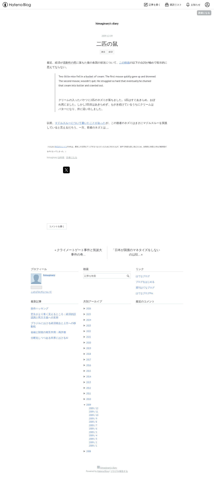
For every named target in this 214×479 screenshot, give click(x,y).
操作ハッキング (39, 308)
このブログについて (41, 291)
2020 (88, 342)
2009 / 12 (93, 408)
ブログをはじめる (145, 281)
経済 (111, 52)
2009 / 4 (93, 435)
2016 (88, 365)
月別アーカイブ (92, 301)
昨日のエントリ (61, 147)
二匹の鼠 (107, 43)
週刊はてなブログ (145, 287)
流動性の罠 (69, 62)
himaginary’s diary (107, 23)
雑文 (103, 52)
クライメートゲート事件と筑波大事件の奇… (78, 252)
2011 (88, 393)
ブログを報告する (119, 471)
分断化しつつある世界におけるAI (49, 337)
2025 (88, 314)
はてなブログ (143, 276)
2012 (88, 387)
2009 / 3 (93, 438)
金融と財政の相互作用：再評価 (48, 332)
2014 (88, 376)
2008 (88, 451)
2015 (88, 370)
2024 (88, 319)
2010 (88, 399)
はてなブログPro (144, 293)
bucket (89, 76)
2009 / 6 (93, 428)
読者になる (204, 12)
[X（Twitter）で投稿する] (66, 170)
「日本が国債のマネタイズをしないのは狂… (136, 252)
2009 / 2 (93, 442)
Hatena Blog (103, 471)
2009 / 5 (93, 432)
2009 (88, 404)
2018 (88, 353)
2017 (88, 359)
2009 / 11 (93, 411)
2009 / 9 (93, 418)
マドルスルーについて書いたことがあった (80, 123)
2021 (88, 336)
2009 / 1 (93, 445)
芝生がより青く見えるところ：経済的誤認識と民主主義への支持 (53, 316)
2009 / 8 (93, 421)
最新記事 (36, 301)
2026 (88, 308)
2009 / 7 (93, 425)
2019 (88, 348)
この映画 (124, 62)
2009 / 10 (93, 415)
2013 (88, 382)
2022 (88, 331)
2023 (88, 325)
